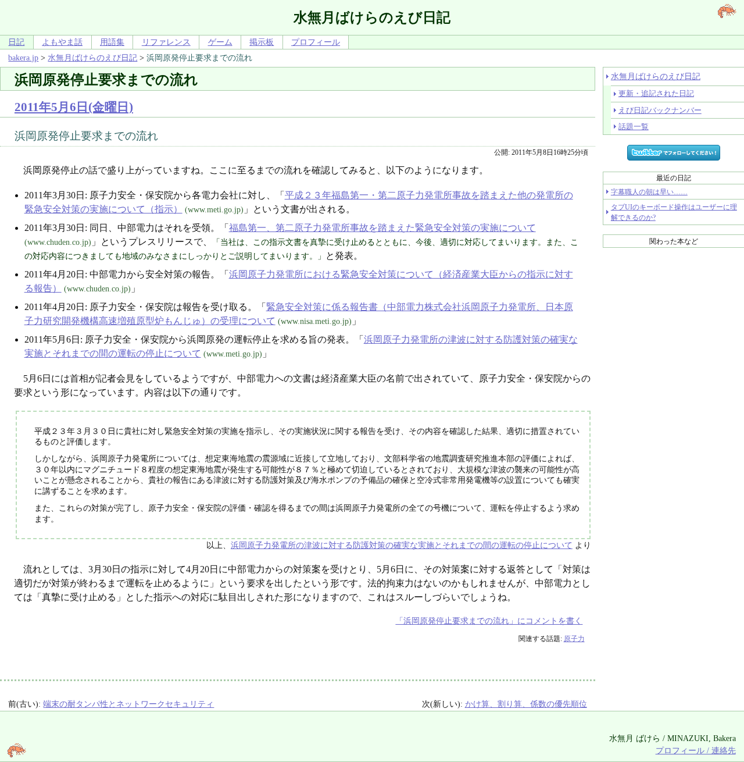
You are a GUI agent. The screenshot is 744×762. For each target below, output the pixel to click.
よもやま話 (62, 42)
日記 (16, 42)
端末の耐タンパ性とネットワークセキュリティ (128, 703)
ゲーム (220, 42)
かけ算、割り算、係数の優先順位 (526, 703)
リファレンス (166, 42)
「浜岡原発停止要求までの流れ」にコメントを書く (488, 620)
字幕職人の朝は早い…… (649, 192)
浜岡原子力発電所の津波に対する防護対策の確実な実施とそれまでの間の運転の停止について (402, 545)
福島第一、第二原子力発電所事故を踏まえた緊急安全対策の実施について (382, 228)
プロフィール (315, 42)
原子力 (574, 639)
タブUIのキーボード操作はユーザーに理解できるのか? (674, 212)
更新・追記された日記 (656, 93)
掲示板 (261, 42)
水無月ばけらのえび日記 (92, 57)
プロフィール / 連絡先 (696, 750)
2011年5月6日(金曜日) (74, 106)
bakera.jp (23, 57)
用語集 (112, 42)
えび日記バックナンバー (660, 110)
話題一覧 (633, 126)
